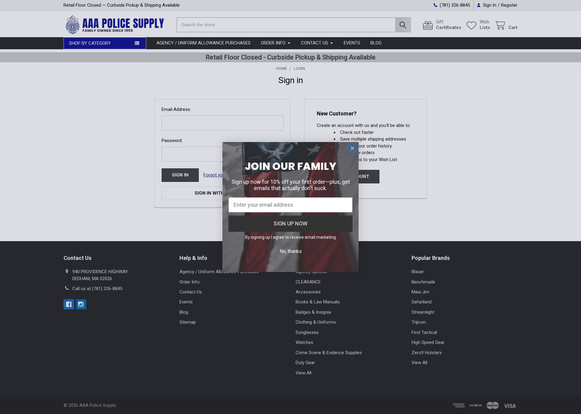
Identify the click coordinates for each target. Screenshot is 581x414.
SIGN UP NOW (290, 223)
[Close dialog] (352, 148)
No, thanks (291, 251)
